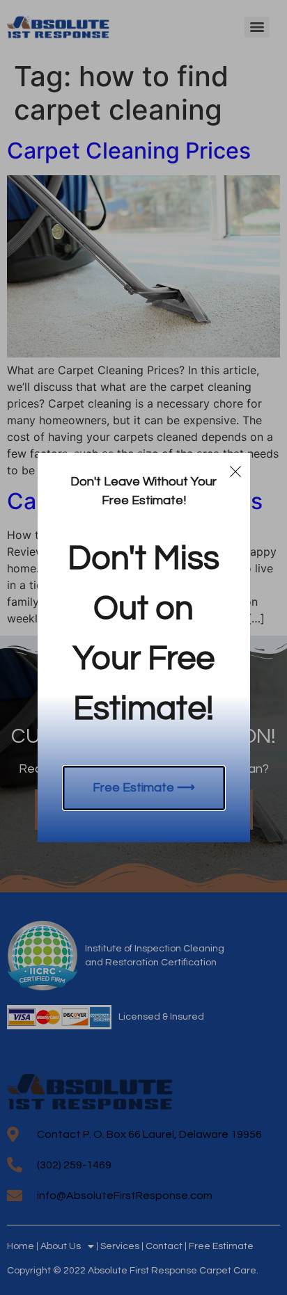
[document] (143, 647)
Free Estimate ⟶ (144, 787)
